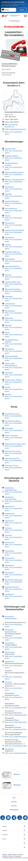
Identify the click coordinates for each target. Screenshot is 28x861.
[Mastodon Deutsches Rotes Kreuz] (25, 817)
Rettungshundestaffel (11, 356)
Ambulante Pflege (10, 149)
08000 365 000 (6, 69)
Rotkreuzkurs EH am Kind (12, 451)
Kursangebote (9, 428)
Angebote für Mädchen (11, 156)
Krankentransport (10, 303)
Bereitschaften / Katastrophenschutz (11, 489)
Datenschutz (18, 856)
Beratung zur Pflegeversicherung (14, 179)
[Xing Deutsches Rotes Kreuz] (14, 817)
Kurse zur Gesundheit (11, 435)
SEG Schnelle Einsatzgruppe (13, 580)
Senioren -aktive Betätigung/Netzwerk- (11, 364)
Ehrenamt (8, 216)
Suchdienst (8, 394)
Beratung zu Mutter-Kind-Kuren (14, 172)
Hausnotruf (8, 275)
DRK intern (11, 856)
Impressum (20, 854)
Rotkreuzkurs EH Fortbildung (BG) (15, 444)
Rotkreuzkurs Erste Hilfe (12, 458)
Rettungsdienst (9, 349)
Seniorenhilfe (9, 373)
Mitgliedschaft (9, 318)
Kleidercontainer (10, 513)
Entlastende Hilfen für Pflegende (14, 230)
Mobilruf (7, 332)
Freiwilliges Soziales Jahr (12, 252)
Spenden (7, 387)
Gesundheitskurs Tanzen (12, 414)
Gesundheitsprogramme (12, 266)
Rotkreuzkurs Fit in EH (11, 465)
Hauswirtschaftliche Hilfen (12, 282)
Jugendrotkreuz (9, 506)
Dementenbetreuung (11, 208)
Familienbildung (9, 237)
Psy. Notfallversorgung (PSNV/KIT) (11, 341)
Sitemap (15, 854)
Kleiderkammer (9, 521)
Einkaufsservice (9, 223)
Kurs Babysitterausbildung (12, 421)
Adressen (17, 774)
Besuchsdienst (9, 187)
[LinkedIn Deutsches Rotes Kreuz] (8, 817)
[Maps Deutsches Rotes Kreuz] (19, 817)
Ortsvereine (8, 528)
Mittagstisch (8, 325)
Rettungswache (9, 542)
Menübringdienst (10, 311)
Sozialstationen (9, 594)
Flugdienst (8, 244)
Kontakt (10, 854)
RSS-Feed (5, 856)
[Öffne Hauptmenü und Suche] (25, 16)
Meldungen (17, 785)
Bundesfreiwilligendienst (12, 201)
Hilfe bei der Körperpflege (12, 289)
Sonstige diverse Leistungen (13, 380)
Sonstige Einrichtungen (12, 587)
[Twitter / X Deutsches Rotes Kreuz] (2, 817)
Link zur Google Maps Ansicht (18, 707)
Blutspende (8, 194)
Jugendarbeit (9, 296)
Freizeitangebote (10, 259)
